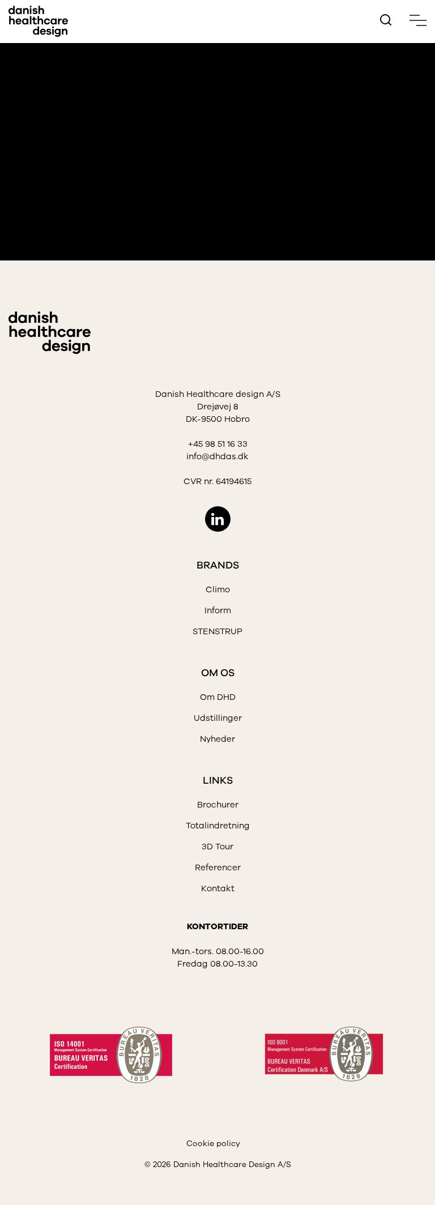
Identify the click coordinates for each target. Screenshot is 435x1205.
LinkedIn (218, 519)
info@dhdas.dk (217, 456)
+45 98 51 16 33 (218, 444)
